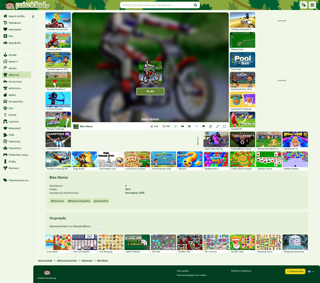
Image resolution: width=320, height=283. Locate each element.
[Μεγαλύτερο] (217, 126)
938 (166, 126)
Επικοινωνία (296, 271)
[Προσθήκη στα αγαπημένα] (175, 126)
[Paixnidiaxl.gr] (27, 5)
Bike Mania (102, 260)
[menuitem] (16, 16)
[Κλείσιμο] (33, 16)
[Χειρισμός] (182, 126)
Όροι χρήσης (183, 270)
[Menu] (312, 5)
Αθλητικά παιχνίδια (79, 200)
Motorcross (57, 200)
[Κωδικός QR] (189, 126)
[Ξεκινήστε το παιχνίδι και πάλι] (210, 126)
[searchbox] (160, 5)
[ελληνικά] (311, 271)
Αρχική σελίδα (45, 260)
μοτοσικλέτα (101, 200)
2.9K (154, 126)
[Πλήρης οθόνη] (224, 126)
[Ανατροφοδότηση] (203, 126)
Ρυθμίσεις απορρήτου (241, 270)
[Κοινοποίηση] (196, 126)
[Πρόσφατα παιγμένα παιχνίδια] (303, 5)
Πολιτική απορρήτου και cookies (192, 275)
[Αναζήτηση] (195, 5)
